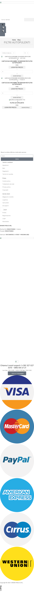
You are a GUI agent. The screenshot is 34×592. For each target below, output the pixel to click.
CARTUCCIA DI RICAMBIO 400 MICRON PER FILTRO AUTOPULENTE (17, 83)
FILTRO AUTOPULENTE (17, 103)
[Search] (29, 19)
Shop (19, 40)
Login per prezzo (17, 67)
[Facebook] (1, 149)
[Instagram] (3, 149)
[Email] (9, 149)
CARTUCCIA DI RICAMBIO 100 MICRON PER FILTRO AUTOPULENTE (17, 62)
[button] (2, 24)
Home (14, 40)
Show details (17, 76)
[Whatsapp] (6, 149)
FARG (17, 65)
